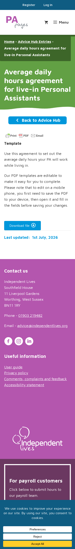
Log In (48, 5)
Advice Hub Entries (34, 42)
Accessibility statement (24, 385)
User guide (13, 367)
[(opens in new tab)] (37, 449)
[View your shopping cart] (46, 22)
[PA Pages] (17, 22)
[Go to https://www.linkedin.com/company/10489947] (29, 342)
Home (9, 42)
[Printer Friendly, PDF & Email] (24, 137)
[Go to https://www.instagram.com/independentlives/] (19, 342)
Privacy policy (16, 373)
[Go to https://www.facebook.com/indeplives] (8, 342)
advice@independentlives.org (42, 325)
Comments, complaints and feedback (35, 379)
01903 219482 (30, 315)
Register (28, 5)
